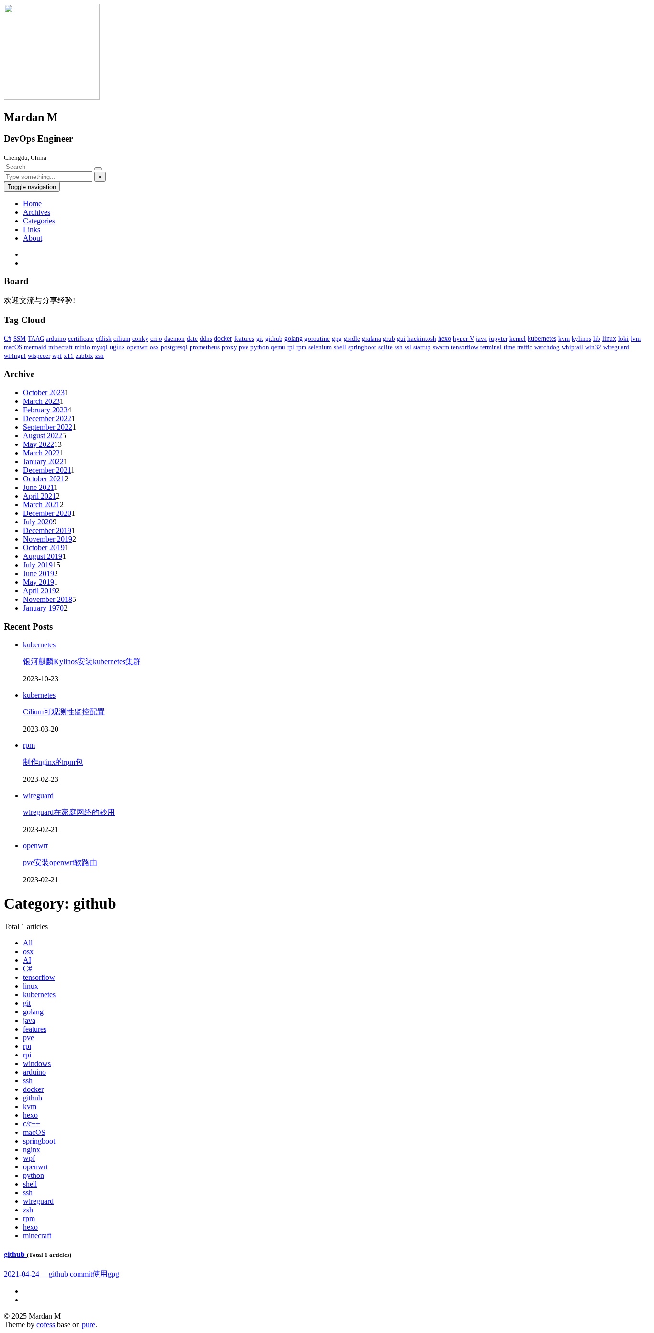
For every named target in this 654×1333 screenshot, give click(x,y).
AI (27, 960)
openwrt (137, 347)
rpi (290, 347)
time (509, 347)
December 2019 (47, 530)
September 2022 (47, 427)
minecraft (60, 347)
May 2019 (38, 582)
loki (623, 338)
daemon (174, 338)
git (259, 338)
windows (37, 1063)
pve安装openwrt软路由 (60, 862)
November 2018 (47, 599)
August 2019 (42, 556)
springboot (362, 347)
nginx (117, 347)
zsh (99, 355)
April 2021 (39, 496)
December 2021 (47, 470)
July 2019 (38, 565)
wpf (57, 355)
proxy (229, 347)
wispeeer (39, 355)
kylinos (581, 338)
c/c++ (31, 1124)
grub (389, 338)
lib (596, 338)
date (192, 338)
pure (88, 1325)
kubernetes (542, 338)
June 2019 (38, 573)
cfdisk (104, 338)
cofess (46, 1325)
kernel (517, 338)
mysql (100, 347)
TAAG (36, 338)
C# (7, 338)
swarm (441, 347)
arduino (56, 338)
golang (293, 338)
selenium (320, 347)
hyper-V (463, 338)
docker (223, 338)
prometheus (205, 347)
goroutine (317, 338)
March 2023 (41, 401)
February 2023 (45, 410)
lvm (636, 338)
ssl (408, 347)
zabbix (84, 355)
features (244, 338)
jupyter (498, 338)
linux (609, 338)
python (259, 347)
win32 (593, 347)
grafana (371, 338)
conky (140, 338)
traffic (524, 347)
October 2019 (44, 548)
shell (340, 347)
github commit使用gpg (61, 1274)
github (273, 338)
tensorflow (464, 347)
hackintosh (421, 338)
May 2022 (38, 444)
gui (401, 338)
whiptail (572, 347)
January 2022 (43, 461)
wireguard (616, 347)
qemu (278, 347)
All (28, 943)
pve (243, 347)
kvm (564, 338)
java (481, 338)
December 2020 (47, 513)
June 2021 (38, 487)
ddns (206, 338)
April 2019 (39, 591)
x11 (69, 355)
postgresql (174, 347)
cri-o (156, 338)
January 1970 (43, 608)
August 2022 (42, 436)
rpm (301, 347)
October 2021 (44, 479)
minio (82, 347)
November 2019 (47, 539)
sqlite (385, 347)
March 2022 (41, 453)
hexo (444, 338)
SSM (19, 338)
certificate (81, 338)
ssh (399, 347)
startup (422, 347)
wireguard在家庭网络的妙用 (69, 812)
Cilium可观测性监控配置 (64, 712)
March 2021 (41, 504)
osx (154, 347)
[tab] (327, 1254)
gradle (352, 338)
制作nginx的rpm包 (53, 762)
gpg (337, 338)
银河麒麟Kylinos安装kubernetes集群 (82, 661)
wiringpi (15, 355)
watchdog (547, 347)
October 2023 (44, 393)
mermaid (35, 347)
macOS (13, 347)
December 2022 (47, 418)
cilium (121, 338)
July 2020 (38, 522)
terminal (491, 347)
